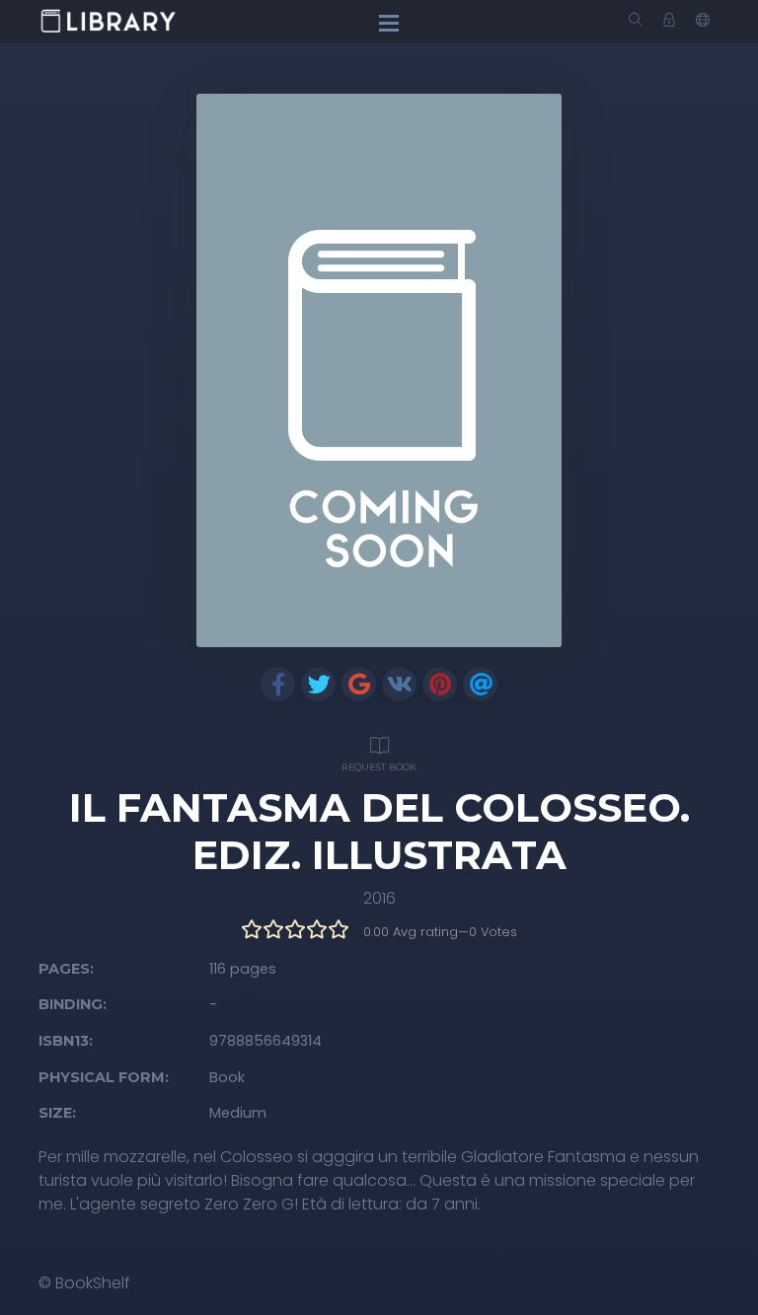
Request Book (379, 767)
